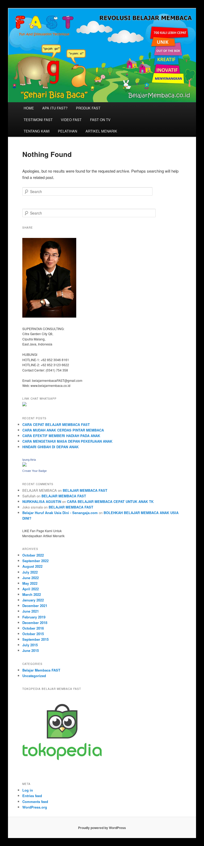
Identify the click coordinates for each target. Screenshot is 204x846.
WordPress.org (34, 807)
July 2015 (30, 644)
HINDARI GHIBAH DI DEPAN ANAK (50, 446)
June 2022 (30, 577)
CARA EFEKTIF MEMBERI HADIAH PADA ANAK (61, 435)
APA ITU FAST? (54, 107)
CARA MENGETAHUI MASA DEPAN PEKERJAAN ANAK (67, 441)
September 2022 (35, 560)
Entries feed (32, 795)
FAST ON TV (100, 119)
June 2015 (30, 650)
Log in (27, 790)
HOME (29, 107)
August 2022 (32, 566)
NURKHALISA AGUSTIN (41, 501)
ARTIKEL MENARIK (101, 131)
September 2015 (35, 639)
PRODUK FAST (88, 107)
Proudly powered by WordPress (102, 827)
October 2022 (33, 555)
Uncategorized (34, 675)
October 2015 (33, 633)
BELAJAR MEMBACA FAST (85, 490)
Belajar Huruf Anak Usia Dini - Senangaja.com (60, 512)
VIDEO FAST (71, 119)
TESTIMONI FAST (38, 119)
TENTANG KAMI (37, 131)
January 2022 (33, 600)
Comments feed (35, 801)
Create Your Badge (34, 470)
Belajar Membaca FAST (41, 670)
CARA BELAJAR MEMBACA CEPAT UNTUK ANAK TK (110, 501)
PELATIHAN (67, 131)
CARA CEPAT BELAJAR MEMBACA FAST (56, 424)
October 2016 (33, 628)
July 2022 (30, 572)
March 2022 (31, 594)
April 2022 (30, 588)
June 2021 (30, 611)
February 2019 (33, 616)
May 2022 (29, 583)
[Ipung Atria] (24, 465)
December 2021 (34, 605)
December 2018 (34, 622)
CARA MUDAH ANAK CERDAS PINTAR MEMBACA (63, 430)
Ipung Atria (29, 459)
